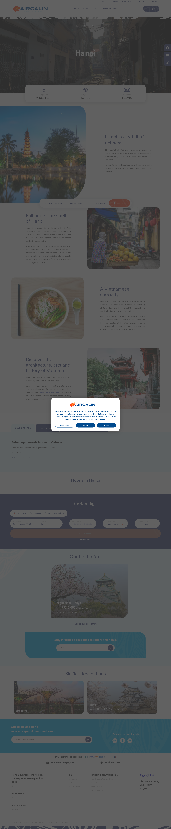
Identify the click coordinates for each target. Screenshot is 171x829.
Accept (106, 425)
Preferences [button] (103, 419)
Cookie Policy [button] (105, 417)
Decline (85, 425)
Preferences (64, 425)
